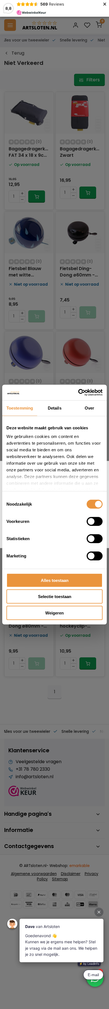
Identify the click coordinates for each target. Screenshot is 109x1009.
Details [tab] (54, 407)
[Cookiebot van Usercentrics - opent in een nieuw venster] (78, 392)
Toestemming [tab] (19, 407)
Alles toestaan (54, 580)
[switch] (95, 521)
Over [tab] (89, 407)
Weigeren (54, 612)
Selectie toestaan (54, 596)
